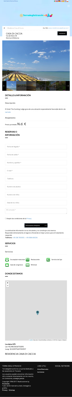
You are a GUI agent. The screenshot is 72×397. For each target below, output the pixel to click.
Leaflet (31, 340)
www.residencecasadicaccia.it (58, 28)
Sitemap (12, 390)
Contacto (62, 33)
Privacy (29, 218)
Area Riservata (42, 369)
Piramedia (5, 384)
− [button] (7, 285)
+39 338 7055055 (18, 238)
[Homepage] (4, 28)
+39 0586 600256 (32, 238)
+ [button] (7, 283)
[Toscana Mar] (36, 12)
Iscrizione (40, 372)
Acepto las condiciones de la (19, 218)
